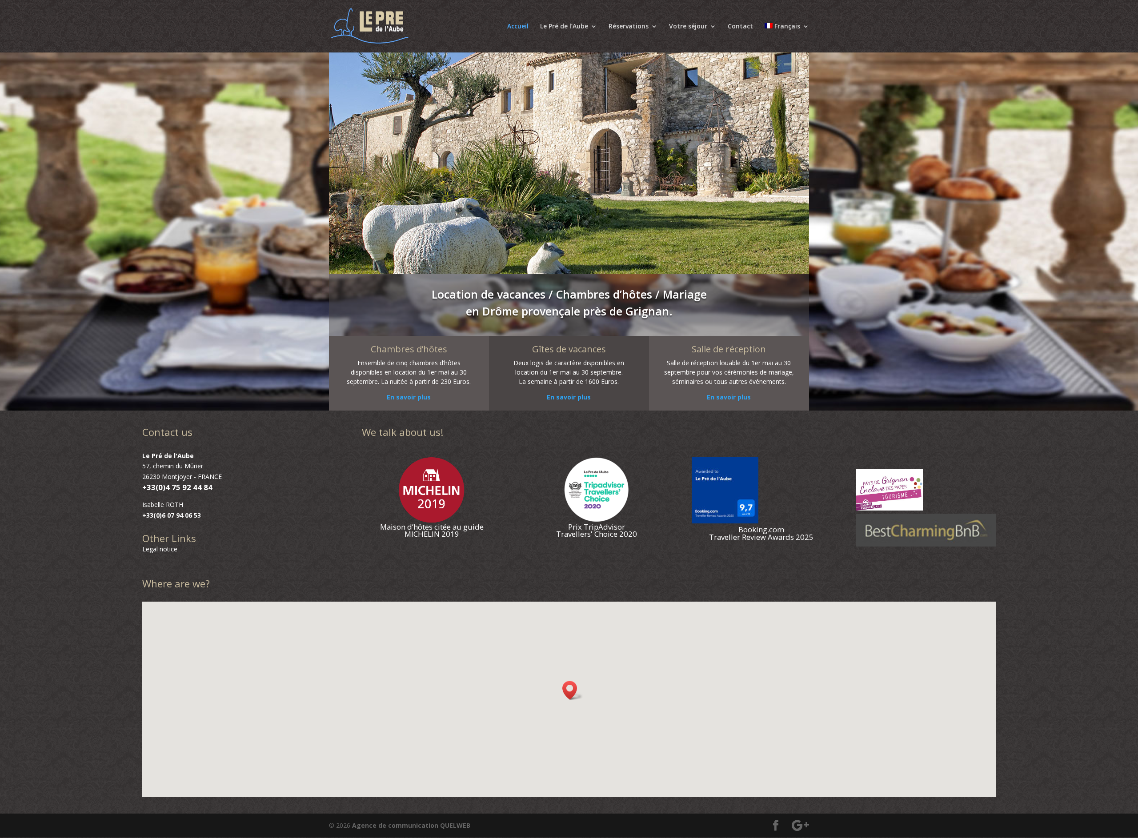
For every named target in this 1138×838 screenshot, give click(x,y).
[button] (572, 690)
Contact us (167, 432)
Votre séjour (688, 26)
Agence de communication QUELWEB (411, 825)
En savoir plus (409, 397)
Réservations (629, 26)
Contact (740, 26)
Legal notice (159, 549)
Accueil (518, 26)
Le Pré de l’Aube (564, 26)
